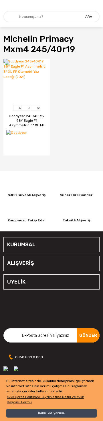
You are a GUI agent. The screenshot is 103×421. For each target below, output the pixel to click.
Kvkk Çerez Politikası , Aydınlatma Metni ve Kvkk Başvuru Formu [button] (45, 399)
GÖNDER (88, 335)
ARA (88, 17)
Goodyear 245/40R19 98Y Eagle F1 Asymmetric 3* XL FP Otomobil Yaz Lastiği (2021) (27, 120)
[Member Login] (95, 5)
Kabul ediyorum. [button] (51, 413)
